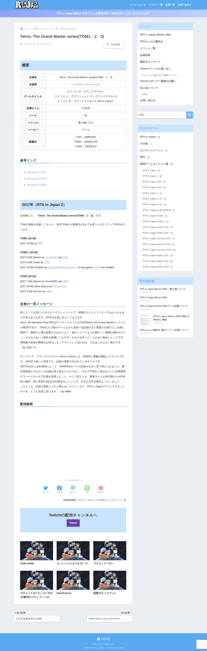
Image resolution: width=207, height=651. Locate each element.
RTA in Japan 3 (152, 193)
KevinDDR (77, 84)
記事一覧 (170, 4)
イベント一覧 (156, 4)
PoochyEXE (59, 286)
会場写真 (145, 55)
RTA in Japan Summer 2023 (159, 250)
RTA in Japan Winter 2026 (155, 34)
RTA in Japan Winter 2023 (157, 266)
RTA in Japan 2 (88, 500)
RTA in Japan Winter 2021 (158, 255)
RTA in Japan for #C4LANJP (159, 210)
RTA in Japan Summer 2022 (159, 244)
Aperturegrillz (92, 84)
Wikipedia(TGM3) (37, 184)
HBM (65, 281)
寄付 (144, 157)
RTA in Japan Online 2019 (158, 227)
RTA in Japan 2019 (154, 181)
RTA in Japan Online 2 (156, 221)
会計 (145, 94)
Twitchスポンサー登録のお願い (158, 81)
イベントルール (138, 4)
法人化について (149, 87)
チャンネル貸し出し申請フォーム (160, 75)
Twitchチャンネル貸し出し (155, 68)
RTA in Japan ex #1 (154, 198)
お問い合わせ (184, 4)
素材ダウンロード (150, 61)
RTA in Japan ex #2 (154, 204)
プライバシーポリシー (103, 644)
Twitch (73, 522)
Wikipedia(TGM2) (37, 178)
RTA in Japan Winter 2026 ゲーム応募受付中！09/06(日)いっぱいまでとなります (103, 13)
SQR (65, 257)
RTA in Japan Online (155, 215)
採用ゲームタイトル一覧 (113, 500)
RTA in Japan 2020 (154, 187)
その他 (145, 143)
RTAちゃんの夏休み (151, 41)
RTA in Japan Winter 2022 (157, 261)
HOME (105, 639)
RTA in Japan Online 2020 (158, 233)
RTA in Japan (150, 136)
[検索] (189, 115)
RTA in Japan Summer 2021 (159, 238)
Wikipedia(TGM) (36, 172)
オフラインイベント (153, 150)
